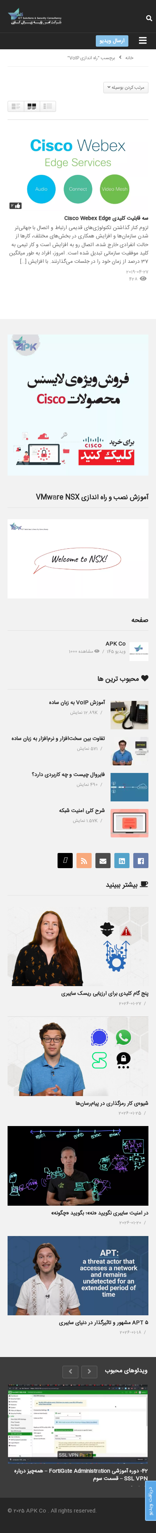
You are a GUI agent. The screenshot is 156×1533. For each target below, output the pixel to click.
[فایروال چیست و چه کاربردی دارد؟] (129, 787)
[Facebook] (140, 860)
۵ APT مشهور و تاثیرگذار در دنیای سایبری (103, 1322)
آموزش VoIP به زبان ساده (77, 702)
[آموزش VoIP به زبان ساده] (129, 715)
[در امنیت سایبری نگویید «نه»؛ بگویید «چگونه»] (78, 1165)
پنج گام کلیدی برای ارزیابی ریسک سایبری (104, 993)
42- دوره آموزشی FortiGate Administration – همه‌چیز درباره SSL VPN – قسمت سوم (81, 1474)
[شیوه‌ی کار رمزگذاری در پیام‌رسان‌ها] (78, 1056)
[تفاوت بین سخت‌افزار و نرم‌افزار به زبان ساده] (129, 751)
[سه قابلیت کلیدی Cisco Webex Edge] (78, 170)
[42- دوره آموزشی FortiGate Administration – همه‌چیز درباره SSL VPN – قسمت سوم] (78, 1424)
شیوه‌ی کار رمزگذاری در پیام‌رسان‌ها (112, 1103)
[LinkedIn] (121, 860)
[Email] (103, 860)
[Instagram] (65, 860)
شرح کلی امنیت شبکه (82, 810)
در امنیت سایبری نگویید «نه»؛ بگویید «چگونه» (99, 1213)
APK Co (116, 644)
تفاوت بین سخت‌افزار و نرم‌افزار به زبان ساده (58, 738)
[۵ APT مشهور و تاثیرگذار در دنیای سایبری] (78, 1275)
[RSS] (84, 860)
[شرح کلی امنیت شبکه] (129, 823)
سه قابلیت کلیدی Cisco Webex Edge (106, 218)
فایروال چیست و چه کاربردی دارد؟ (68, 774)
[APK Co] (138, 651)
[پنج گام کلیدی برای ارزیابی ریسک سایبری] (78, 946)
